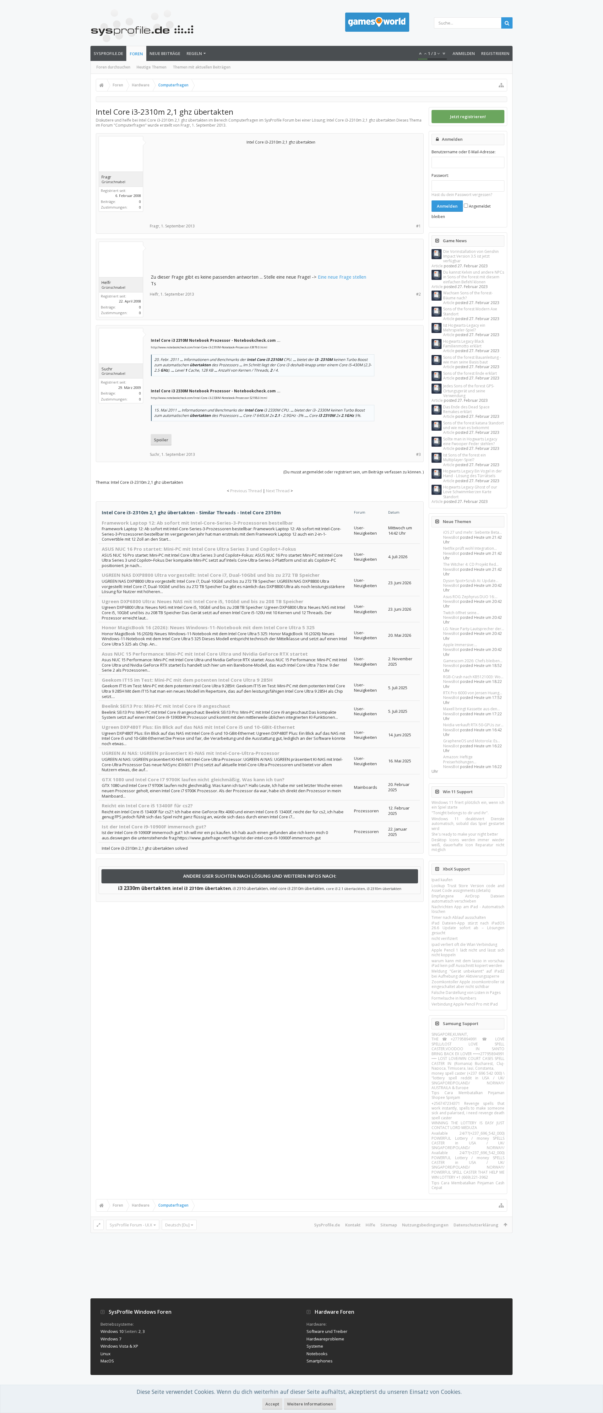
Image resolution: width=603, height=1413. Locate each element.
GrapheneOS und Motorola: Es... (471, 741)
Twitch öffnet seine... (461, 612)
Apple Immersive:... (460, 644)
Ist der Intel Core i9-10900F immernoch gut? (154, 826)
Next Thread (278, 491)
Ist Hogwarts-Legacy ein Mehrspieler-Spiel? (464, 328)
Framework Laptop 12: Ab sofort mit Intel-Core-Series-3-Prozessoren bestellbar (197, 523)
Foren (136, 54)
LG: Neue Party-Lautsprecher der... (473, 628)
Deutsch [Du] (177, 1225)
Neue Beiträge (164, 53)
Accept (272, 1404)
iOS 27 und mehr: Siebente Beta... (472, 532)
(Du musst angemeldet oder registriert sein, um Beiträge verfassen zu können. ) (353, 472)
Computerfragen (130, 125)
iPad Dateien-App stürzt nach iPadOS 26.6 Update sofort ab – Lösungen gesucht (468, 928)
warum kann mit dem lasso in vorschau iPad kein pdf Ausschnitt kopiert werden (468, 963)
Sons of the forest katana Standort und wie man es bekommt (473, 425)
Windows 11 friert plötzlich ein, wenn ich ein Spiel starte (468, 805)
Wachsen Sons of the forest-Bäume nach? (468, 295)
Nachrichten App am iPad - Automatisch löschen (468, 909)
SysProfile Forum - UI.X (131, 1225)
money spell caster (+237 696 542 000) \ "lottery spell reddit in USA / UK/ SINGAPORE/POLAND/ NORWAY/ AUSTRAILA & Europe (468, 1080)
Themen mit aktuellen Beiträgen (202, 67)
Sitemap (388, 1225)
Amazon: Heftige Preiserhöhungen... (459, 759)
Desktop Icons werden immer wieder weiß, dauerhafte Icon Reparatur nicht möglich (468, 844)
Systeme (315, 1346)
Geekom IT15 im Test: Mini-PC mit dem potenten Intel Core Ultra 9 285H (187, 680)
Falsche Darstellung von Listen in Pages (466, 992)
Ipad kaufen (442, 879)
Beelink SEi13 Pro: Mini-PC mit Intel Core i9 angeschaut (166, 706)
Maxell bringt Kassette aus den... (471, 709)
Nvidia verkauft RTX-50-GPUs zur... (473, 725)
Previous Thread (246, 491)
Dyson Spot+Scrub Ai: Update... (470, 580)
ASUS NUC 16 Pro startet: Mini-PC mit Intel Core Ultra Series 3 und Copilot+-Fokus (199, 549)
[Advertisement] (198, 178)
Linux (105, 1353)
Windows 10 (111, 1331)
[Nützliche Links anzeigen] (501, 85)
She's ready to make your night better (465, 834)
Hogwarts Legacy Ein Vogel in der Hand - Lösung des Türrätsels (472, 473)
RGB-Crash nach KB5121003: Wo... (473, 676)
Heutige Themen (151, 67)
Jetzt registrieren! (468, 116)
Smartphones (320, 1361)
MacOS (107, 1361)
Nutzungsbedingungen (425, 1225)
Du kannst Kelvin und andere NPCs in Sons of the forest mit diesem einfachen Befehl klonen (473, 277)
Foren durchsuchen (113, 67)
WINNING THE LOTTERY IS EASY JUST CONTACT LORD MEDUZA (468, 1125)
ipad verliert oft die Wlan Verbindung (464, 944)
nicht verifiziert (445, 938)
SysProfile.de (108, 53)
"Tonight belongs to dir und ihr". (460, 813)
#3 (418, 454)
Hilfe (370, 1225)
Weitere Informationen (310, 1404)
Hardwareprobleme (325, 1339)
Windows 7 (110, 1339)
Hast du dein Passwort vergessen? (462, 194)
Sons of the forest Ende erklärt (470, 373)
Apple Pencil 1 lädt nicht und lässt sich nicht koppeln (468, 952)
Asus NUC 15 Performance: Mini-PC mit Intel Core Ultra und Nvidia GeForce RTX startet (205, 654)
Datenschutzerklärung (476, 1225)
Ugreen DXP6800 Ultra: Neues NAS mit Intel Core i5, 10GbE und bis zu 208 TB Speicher (202, 601)
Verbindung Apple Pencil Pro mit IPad (465, 1004)
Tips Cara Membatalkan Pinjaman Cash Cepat (468, 1185)
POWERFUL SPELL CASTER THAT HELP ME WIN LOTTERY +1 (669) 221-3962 (468, 1175)
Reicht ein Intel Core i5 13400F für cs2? (147, 805)
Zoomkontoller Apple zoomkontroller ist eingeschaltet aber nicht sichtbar (468, 984)
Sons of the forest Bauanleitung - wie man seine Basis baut (472, 360)
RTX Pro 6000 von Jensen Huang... (472, 693)
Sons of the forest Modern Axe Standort (470, 311)
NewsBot (451, 537)
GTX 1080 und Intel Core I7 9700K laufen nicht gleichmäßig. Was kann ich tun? (193, 779)
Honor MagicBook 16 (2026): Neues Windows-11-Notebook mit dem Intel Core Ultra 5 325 (208, 627)
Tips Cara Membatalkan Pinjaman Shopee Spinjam (468, 1095)
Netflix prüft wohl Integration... (470, 548)
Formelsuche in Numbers (454, 998)
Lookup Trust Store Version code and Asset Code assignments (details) (468, 888)
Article (437, 266)
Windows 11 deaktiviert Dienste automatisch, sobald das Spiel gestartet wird (468, 823)
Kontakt (353, 1225)
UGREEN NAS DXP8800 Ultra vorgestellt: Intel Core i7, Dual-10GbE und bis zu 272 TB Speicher (211, 575)
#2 (418, 294)
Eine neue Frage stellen (342, 277)
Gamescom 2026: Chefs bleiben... (473, 660)
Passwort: (440, 175)
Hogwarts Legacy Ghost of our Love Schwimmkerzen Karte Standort (470, 491)
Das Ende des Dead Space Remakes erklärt (466, 409)
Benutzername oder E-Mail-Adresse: (464, 152)
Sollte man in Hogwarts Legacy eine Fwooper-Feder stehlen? (470, 441)
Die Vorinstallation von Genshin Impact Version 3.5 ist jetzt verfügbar (471, 256)
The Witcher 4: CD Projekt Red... (471, 564)
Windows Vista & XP (119, 1346)
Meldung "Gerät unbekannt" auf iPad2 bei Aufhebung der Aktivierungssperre (468, 973)
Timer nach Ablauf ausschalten (459, 917)
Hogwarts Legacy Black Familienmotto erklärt (463, 344)
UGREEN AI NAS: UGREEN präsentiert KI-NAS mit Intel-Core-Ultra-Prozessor (191, 753)
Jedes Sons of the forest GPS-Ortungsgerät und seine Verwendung (468, 390)
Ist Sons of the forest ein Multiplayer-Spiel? (464, 457)
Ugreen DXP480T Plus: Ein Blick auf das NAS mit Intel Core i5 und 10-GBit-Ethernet (198, 727)
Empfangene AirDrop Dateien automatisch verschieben (468, 898)
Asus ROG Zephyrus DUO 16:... (470, 596)
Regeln (194, 53)
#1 (418, 226)
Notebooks (317, 1353)
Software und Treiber (327, 1331)
